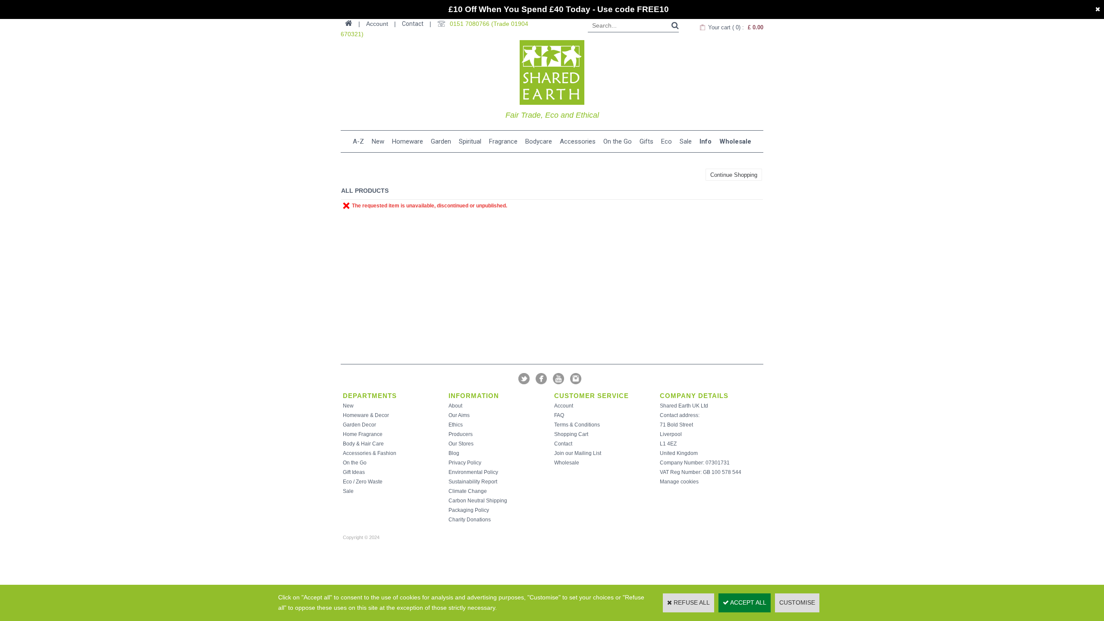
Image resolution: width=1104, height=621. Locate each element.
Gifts (646, 141)
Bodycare (538, 141)
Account (563, 406)
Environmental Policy (473, 472)
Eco (666, 141)
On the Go (617, 141)
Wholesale (735, 141)
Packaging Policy (468, 510)
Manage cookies (679, 482)
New (378, 141)
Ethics (455, 425)
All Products (365, 190)
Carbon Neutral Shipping (477, 501)
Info (705, 141)
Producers (460, 434)
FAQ (559, 415)
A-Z (358, 141)
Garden (441, 141)
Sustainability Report (472, 482)
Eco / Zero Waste (363, 482)
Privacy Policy (464, 463)
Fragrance (503, 141)
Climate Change (467, 491)
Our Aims (459, 415)
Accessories (578, 141)
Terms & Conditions (577, 425)
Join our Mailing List (577, 453)
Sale (686, 141)
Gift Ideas (354, 472)
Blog (453, 453)
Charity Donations (469, 520)
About (455, 406)
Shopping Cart (571, 434)
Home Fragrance (363, 434)
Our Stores (461, 444)
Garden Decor (359, 425)
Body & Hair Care (363, 444)
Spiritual (470, 141)
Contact (412, 23)
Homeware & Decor (366, 415)
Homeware (407, 141)
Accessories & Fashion (369, 453)
